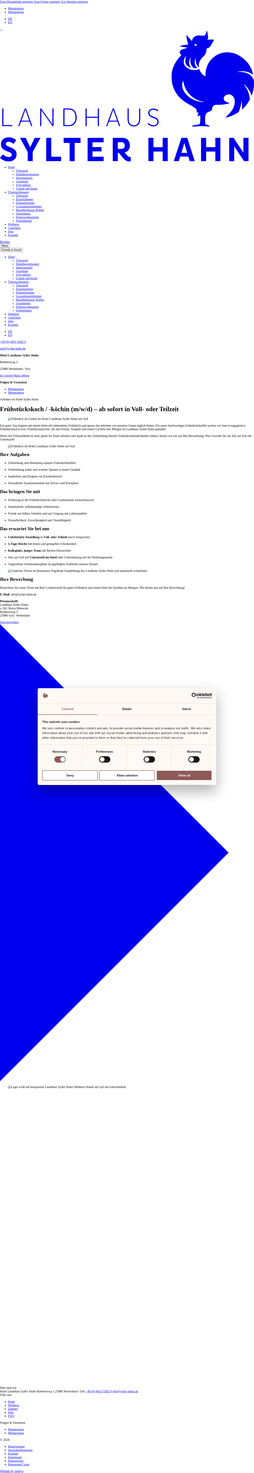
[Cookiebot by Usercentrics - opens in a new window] (194, 696)
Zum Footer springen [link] (47, 1)
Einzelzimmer (24, 199)
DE (10, 18)
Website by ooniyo (11, 1471)
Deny (70, 775)
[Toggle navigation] (1, 30)
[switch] (104, 759)
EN (10, 22)
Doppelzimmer (25, 203)
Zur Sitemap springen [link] (74, 1)
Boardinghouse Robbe (30, 210)
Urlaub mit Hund (26, 188)
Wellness (13, 224)
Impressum (15, 1457)
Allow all (184, 775)
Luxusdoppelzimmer (29, 206)
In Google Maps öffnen (14, 375)
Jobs (10, 231)
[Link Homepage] (127, 160)
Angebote (22, 181)
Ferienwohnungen (27, 217)
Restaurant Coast (18, 1464)
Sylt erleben (23, 185)
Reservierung (16, 1446)
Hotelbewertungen (27, 174)
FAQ (11, 1416)
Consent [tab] (67, 708)
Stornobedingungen (20, 1450)
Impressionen (24, 178)
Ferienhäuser (24, 220)
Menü (5, 245)
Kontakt (13, 235)
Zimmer (13, 1408)
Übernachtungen (18, 192)
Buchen (5, 241)
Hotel (11, 167)
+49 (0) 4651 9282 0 (13, 341)
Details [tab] (127, 708)
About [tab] (186, 708)
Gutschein (14, 228)
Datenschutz (15, 1460)
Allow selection (127, 775)
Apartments (23, 213)
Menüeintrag (16, 8)
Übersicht (22, 170)
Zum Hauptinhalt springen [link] (16, 1)
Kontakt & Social (11, 249)
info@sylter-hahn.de (13, 348)
